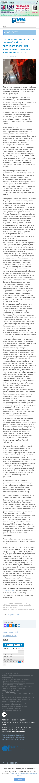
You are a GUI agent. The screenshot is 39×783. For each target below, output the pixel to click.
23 (23, 659)
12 (11, 657)
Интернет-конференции (22, 727)
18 (8, 659)
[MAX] (5, 625)
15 (19, 657)
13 (13, 657)
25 (8, 662)
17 (5, 659)
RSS (22, 735)
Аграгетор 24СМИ (9, 636)
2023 (16, 632)
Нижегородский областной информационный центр (18, 683)
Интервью (23, 730)
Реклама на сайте (8, 739)
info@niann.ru (10, 692)
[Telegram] (19, 625)
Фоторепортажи (7, 727)
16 (23, 657)
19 (11, 659)
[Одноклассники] (10, 625)
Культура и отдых (8, 722)
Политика (5, 720)
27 (13, 662)
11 (8, 657)
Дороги (11, 614)
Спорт (17, 722)
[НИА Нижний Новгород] (19, 23)
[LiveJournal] (16, 625)
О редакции (19, 739)
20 (13, 659)
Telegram (6, 590)
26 (11, 662)
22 (19, 659)
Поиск (18, 735)
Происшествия (25, 722)
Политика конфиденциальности (11, 710)
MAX (13, 590)
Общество (22, 720)
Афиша (33, 722)
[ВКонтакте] (7, 625)
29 (19, 662)
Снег (17, 614)
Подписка (11, 735)
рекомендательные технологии (11, 708)
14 (16, 657)
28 (16, 662)
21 (16, 659)
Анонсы (4, 730)
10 (5, 657)
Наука (4, 724)
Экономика (14, 720)
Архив (11, 632)
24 (5, 662)
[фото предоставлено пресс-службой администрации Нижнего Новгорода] (19, 71)
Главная (5, 632)
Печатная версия (8, 737)
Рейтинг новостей (18, 732)
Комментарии (7, 732)
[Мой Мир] (13, 625)
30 (23, 662)
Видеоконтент (13, 730)
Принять (19, 779)
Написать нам (20, 737)
